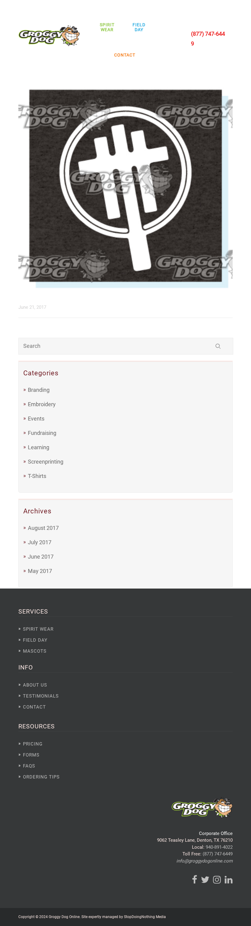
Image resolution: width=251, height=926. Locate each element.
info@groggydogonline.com (204, 861)
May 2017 (40, 571)
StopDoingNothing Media (145, 916)
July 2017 (39, 542)
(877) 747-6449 (218, 854)
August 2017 (43, 528)
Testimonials (41, 696)
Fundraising (42, 433)
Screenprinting (45, 461)
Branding (39, 390)
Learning (38, 447)
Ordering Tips (41, 777)
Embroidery (42, 404)
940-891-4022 (219, 847)
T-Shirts (37, 476)
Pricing (33, 744)
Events (36, 418)
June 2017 (41, 556)
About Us (35, 685)
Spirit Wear (107, 27)
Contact (123, 55)
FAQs (29, 766)
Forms (31, 755)
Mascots (35, 651)
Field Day (139, 27)
